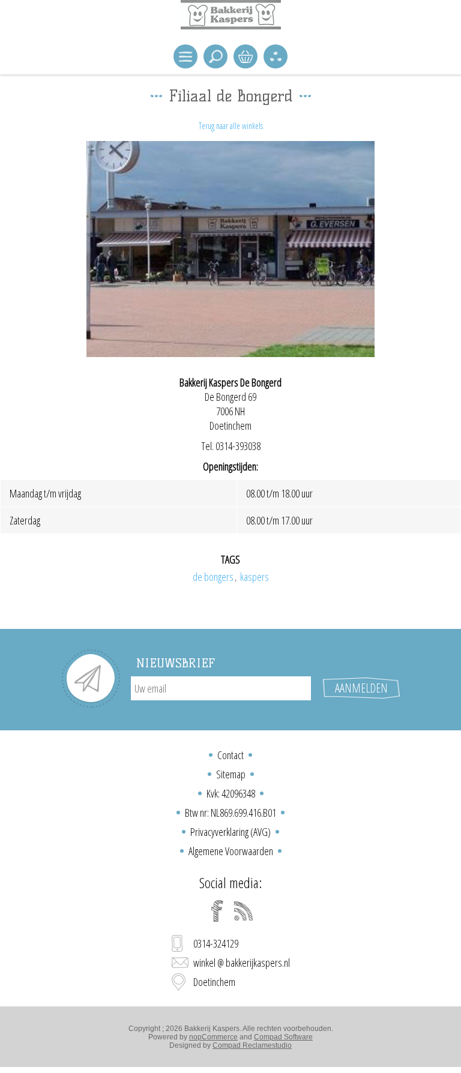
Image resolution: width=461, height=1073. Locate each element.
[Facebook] (217, 911)
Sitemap (231, 774)
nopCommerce (213, 1037)
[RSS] (243, 911)
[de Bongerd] (230, 249)
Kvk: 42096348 (230, 793)
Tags (230, 559)
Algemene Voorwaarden (230, 851)
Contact (230, 755)
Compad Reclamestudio (252, 1045)
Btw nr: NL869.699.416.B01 (230, 812)
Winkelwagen (246, 56)
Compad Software (283, 1037)
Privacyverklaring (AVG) (230, 832)
